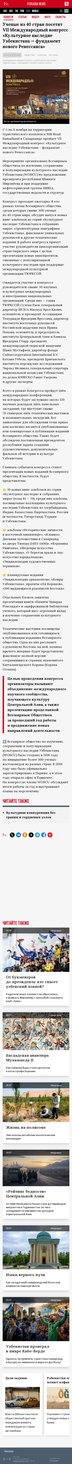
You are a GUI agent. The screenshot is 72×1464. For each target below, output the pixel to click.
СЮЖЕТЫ (61, 17)
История (53, 55)
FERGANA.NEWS (36, 4)
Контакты (8, 1451)
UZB (28, 11)
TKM (22, 11)
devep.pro (54, 1460)
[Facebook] (43, 834)
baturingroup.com (20, 1461)
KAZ (5, 11)
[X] (12, 834)
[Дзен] (31, 834)
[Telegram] (37, 834)
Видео (35, 17)
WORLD (35, 11)
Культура (42, 55)
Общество (29, 55)
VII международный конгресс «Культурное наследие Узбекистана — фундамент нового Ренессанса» (29, 61)
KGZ (11, 11)
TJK (16, 11)
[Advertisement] (36, 881)
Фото (48, 17)
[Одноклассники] (24, 834)
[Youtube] (50, 834)
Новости (8, 17)
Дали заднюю (16, 1378)
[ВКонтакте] (18, 834)
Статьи (23, 17)
